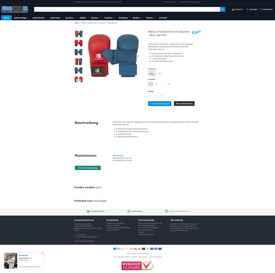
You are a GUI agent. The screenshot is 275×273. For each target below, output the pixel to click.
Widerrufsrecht (143, 257)
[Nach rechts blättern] (78, 80)
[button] (43, 253)
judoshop (134, 253)
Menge (151, 91)
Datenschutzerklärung (155, 257)
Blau (152, 73)
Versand (134, 257)
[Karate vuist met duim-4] (78, 61)
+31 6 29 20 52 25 (170, 2)
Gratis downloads (112, 230)
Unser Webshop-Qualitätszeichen (150, 223)
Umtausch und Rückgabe (115, 223)
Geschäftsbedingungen (146, 225)
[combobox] (129, 9)
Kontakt (141, 232)
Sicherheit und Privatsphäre (148, 228)
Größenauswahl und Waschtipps (118, 228)
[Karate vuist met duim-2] (78, 43)
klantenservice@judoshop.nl (190, 2)
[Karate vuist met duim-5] (78, 70)
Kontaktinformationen (124, 257)
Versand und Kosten (113, 225)
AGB (115, 257)
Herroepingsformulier (146, 234)
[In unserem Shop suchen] (222, 9)
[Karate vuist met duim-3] (78, 52)
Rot (159, 73)
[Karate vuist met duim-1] (78, 34)
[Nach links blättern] (85, 56)
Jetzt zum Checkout (184, 103)
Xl (169, 84)
